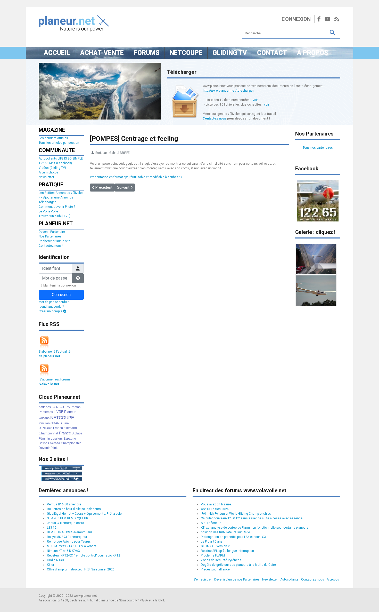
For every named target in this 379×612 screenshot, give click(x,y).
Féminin (44, 438)
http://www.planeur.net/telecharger (228, 90)
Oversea (54, 443)
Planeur (70, 412)
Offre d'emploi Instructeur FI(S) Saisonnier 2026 (80, 569)
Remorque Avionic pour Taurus (69, 541)
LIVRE (58, 412)
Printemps (46, 412)
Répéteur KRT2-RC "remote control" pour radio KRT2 (83, 555)
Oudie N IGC (55, 560)
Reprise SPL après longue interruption (227, 551)
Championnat (48, 433)
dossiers (57, 438)
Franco (58, 428)
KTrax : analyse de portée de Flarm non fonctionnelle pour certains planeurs (254, 527)
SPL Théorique (211, 523)
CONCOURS (61, 407)
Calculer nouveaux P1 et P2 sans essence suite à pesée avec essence (251, 518)
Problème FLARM (213, 555)
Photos (75, 407)
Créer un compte (51, 311)
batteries (45, 407)
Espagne (69, 438)
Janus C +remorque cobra (65, 523)
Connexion (296, 19)
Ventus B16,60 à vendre (64, 504)
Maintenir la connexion (59, 285)
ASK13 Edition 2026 (215, 509)
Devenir (44, 448)
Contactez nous (214, 118)
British (43, 443)
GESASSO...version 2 (215, 546)
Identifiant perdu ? (51, 306)
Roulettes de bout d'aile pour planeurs (74, 509)
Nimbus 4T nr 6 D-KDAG (63, 551)
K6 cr (50, 565)
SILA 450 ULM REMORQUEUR (67, 518)
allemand (70, 428)
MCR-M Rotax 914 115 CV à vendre (71, 546)
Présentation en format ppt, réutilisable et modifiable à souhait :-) (136, 177)
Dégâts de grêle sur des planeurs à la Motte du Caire (238, 565)
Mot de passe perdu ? (54, 302)
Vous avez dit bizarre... (217, 504)
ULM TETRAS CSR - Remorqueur (69, 532)
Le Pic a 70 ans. (212, 541)
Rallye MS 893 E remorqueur (67, 537)
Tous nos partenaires (318, 147)
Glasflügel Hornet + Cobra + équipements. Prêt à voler (85, 513)
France (65, 433)
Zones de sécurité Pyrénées (221, 560)
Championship (71, 443)
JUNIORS (45, 428)
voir (255, 100)
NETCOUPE (62, 417)
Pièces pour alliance (215, 569)
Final (66, 423)
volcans (44, 418)
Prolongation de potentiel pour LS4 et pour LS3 (233, 537)
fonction (44, 423)
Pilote (55, 448)
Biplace (77, 433)
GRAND (56, 423)
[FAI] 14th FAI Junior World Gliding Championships (236, 513)
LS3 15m (53, 527)
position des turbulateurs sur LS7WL (226, 532)
